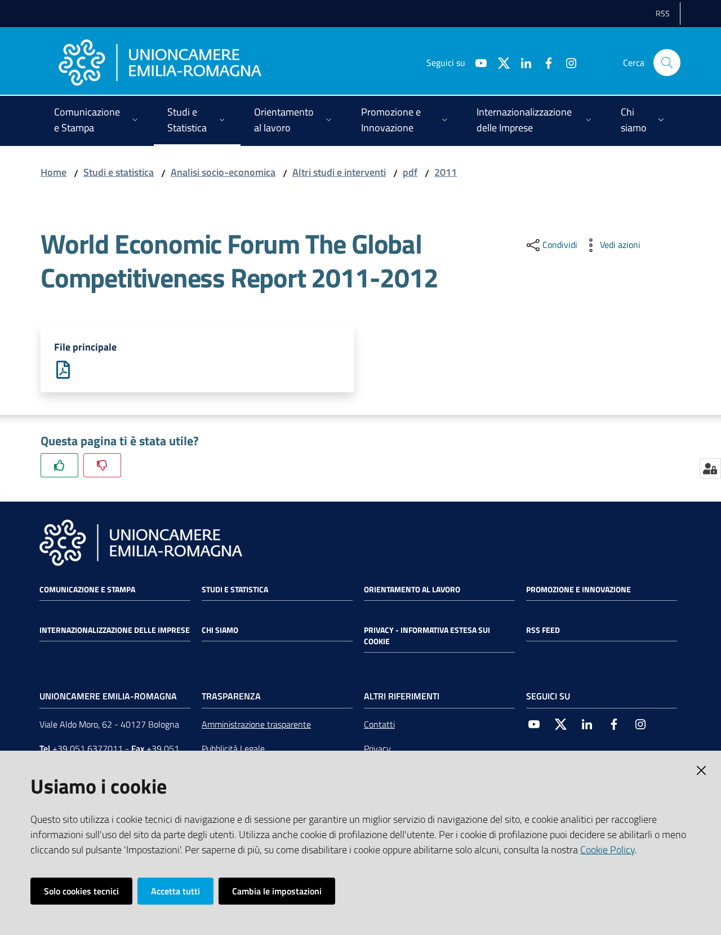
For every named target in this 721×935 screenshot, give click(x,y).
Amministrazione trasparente (256, 724)
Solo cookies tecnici (81, 891)
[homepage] (160, 62)
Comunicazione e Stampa (87, 589)
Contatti (379, 724)
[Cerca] (666, 62)
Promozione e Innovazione (578, 589)
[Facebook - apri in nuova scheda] (544, 62)
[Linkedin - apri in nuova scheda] (521, 62)
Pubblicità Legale (233, 748)
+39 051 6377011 (87, 748)
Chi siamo (220, 630)
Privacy (377, 748)
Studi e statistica (118, 172)
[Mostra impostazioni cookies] (710, 468)
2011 (445, 172)
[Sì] (59, 465)
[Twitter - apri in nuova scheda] (499, 62)
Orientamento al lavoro (412, 589)
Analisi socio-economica (223, 172)
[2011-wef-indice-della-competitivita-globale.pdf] (63, 368)
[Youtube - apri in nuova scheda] (476, 62)
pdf (410, 172)
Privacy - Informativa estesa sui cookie (427, 635)
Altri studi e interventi (339, 172)
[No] (102, 465)
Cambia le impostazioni (277, 891)
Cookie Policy (607, 849)
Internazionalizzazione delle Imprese (114, 630)
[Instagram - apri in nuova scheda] (566, 62)
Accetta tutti (175, 891)
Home (53, 172)
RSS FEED (543, 630)
